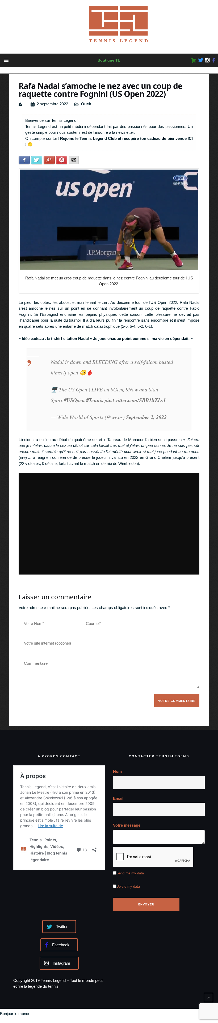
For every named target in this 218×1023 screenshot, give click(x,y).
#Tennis (94, 400)
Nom (117, 771)
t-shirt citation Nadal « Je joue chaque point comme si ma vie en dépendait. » (122, 338)
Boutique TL (109, 60)
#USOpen (74, 400)
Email (118, 798)
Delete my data (128, 886)
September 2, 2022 (146, 417)
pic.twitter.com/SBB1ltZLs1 (135, 400)
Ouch (86, 104)
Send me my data (130, 873)
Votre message (126, 825)
